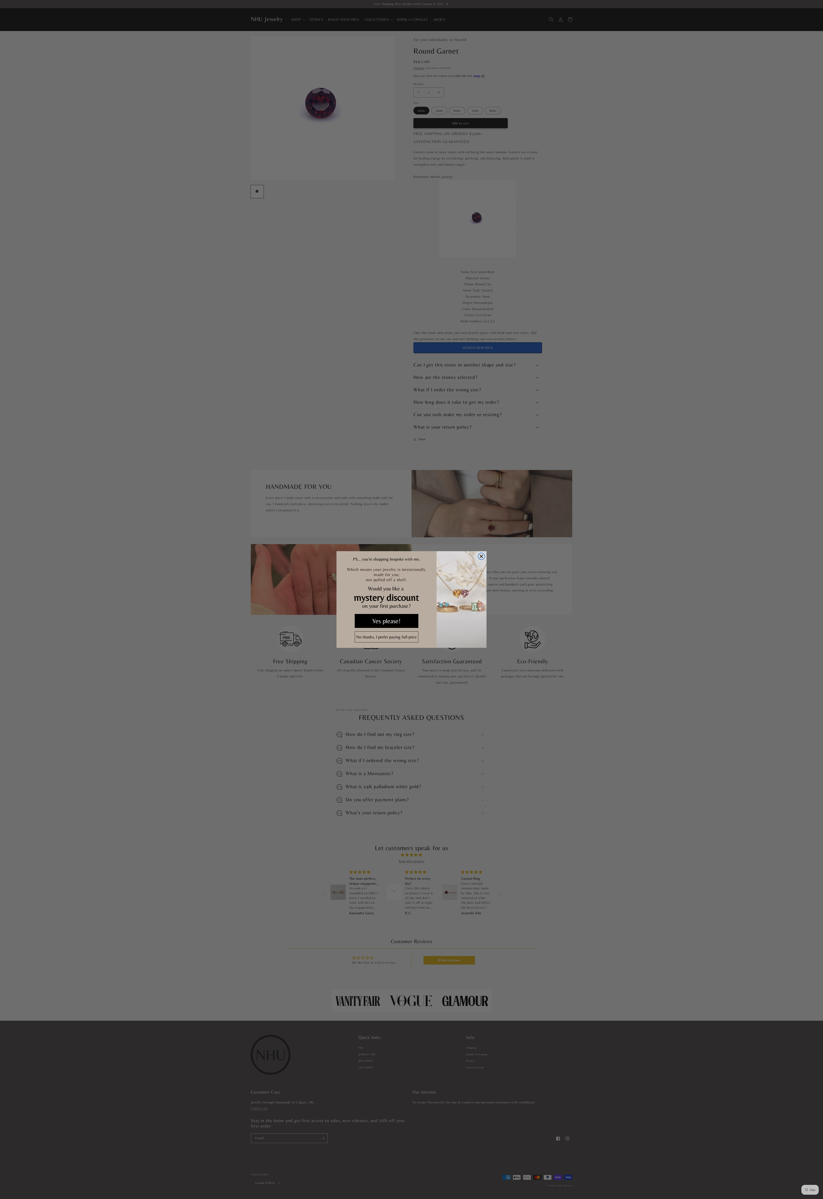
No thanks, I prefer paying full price (386, 636)
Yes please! (386, 621)
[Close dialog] (481, 556)
